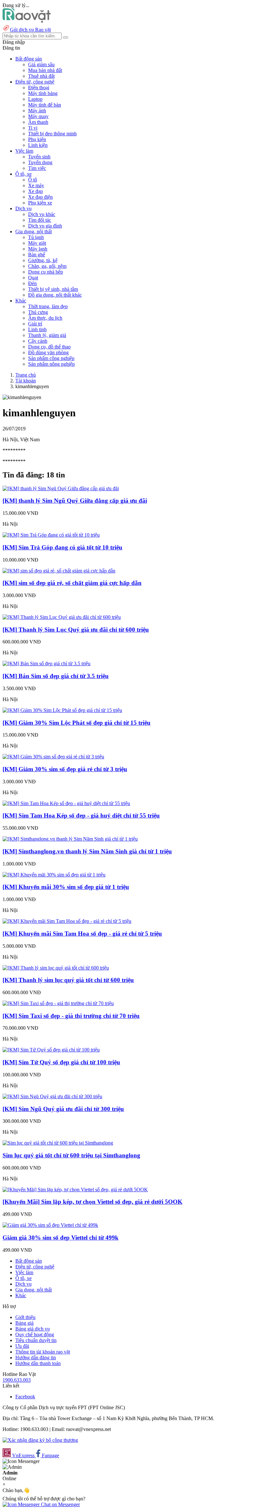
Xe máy (36, 185)
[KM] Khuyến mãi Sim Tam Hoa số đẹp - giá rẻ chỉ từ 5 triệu (82, 933)
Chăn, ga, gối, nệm (47, 266)
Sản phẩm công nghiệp (51, 358)
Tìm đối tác (39, 220)
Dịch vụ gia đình (45, 225)
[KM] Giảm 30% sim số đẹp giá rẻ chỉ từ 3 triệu (65, 769)
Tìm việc (37, 168)
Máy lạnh (37, 249)
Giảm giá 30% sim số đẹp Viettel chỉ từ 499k (61, 1237)
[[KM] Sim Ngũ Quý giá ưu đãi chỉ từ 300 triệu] (52, 1096)
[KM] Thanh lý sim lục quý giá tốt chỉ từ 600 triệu (68, 980)
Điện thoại (38, 87)
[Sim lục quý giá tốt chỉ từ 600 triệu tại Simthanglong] (58, 1143)
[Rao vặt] (27, 21)
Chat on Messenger (60, 1504)
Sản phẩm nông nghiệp (51, 364)
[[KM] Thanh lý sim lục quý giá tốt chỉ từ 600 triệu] (56, 968)
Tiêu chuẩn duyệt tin (36, 1340)
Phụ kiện (37, 139)
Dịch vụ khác (41, 214)
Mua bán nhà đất (45, 70)
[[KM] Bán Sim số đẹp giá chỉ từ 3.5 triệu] (46, 663)
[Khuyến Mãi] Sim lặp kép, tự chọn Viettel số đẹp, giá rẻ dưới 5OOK (92, 1201)
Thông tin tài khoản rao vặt (42, 1351)
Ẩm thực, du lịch (45, 318)
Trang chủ (25, 375)
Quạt (33, 277)
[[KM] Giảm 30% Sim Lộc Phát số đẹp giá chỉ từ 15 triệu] (62, 710)
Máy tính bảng (43, 93)
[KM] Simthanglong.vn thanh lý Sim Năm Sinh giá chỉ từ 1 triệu (87, 851)
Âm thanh (38, 122)
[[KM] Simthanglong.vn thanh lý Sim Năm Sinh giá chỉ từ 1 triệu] (70, 839)
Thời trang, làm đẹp (48, 306)
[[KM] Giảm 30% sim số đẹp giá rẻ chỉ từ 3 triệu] (53, 756)
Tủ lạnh (36, 237)
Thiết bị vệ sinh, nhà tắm (53, 289)
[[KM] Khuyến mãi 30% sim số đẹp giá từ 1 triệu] (54, 874)
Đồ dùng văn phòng (48, 352)
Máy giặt (37, 243)
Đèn (32, 283)
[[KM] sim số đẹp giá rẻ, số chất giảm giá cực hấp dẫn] (59, 570)
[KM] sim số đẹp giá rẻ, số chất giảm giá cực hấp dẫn (72, 582)
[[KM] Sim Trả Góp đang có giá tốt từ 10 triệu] (51, 535)
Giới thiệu (25, 1317)
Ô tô (32, 179)
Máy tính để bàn (44, 105)
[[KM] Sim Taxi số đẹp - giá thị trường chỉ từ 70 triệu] (58, 1003)
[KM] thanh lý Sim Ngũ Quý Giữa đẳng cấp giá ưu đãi (75, 500)
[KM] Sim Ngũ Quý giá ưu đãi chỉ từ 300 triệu (63, 1109)
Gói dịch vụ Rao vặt (30, 29)
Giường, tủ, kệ (43, 260)
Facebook (25, 1396)
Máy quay (38, 116)
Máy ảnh (37, 110)
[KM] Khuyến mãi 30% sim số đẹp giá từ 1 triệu (66, 886)
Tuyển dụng (40, 162)
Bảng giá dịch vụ (32, 1328)
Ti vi (32, 128)
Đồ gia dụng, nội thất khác (55, 295)
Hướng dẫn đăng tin (35, 1357)
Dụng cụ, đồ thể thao (49, 346)
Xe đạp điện (40, 197)
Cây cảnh (37, 341)
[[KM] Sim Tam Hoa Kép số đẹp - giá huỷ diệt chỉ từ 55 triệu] (66, 803)
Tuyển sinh (39, 156)
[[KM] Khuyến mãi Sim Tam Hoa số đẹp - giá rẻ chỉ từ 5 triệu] (67, 921)
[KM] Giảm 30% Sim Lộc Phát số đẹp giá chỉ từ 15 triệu (76, 722)
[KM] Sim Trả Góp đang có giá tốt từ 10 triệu (62, 547)
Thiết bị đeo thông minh (52, 133)
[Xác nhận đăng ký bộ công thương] (40, 1440)
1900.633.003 (17, 1380)
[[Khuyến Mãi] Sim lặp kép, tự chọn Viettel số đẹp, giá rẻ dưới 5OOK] (75, 1189)
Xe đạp (35, 191)
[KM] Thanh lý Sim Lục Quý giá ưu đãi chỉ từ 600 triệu (76, 629)
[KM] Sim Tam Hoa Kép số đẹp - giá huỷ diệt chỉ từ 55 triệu (81, 815)
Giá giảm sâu (41, 64)
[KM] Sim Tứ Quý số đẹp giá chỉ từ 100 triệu (61, 1062)
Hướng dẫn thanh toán (38, 1363)
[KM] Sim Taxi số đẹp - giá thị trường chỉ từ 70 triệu (71, 1015)
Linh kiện (38, 145)
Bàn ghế (36, 254)
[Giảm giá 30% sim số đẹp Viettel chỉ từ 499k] (50, 1225)
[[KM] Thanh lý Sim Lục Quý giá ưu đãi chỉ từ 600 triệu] (62, 617)
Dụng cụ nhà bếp (45, 272)
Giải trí (35, 323)
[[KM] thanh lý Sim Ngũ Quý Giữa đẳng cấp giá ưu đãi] (61, 488)
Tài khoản (25, 380)
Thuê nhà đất (41, 76)
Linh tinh (37, 329)
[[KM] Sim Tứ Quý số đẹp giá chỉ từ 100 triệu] (51, 1049)
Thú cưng (38, 312)
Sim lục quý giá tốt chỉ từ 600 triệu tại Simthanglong (71, 1155)
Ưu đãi (22, 1346)
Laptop (35, 99)
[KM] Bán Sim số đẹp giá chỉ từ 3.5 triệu (56, 676)
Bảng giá (24, 1323)
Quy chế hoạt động (34, 1334)
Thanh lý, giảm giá (47, 335)
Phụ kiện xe (40, 202)
